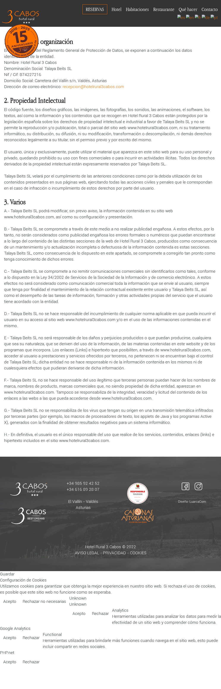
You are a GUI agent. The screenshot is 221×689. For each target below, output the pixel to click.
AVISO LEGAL (87, 553)
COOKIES (138, 553)
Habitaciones (137, 9)
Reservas (95, 9)
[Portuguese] (214, 17)
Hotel (117, 9)
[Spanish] (181, 17)
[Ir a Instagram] (198, 486)
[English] (190, 17)
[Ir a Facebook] (185, 486)
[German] (206, 17)
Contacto (210, 9)
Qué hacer (188, 9)
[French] (198, 17)
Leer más (208, 602)
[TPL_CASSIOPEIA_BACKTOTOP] (213, 680)
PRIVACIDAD (114, 553)
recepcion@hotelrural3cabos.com (93, 86)
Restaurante (163, 9)
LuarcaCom (197, 502)
